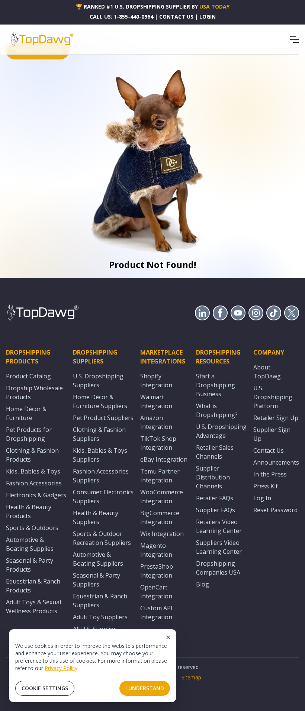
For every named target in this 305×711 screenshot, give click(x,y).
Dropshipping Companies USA (218, 567)
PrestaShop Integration (156, 570)
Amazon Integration (156, 422)
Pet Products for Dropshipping (29, 434)
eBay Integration (163, 459)
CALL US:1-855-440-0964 (121, 16)
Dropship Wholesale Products (34, 392)
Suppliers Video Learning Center (219, 547)
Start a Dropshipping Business (215, 385)
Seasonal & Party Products (29, 564)
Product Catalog (28, 376)
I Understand (144, 688)
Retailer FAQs (214, 498)
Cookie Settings (45, 688)
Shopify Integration (156, 380)
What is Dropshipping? (217, 410)
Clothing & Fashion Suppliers (99, 434)
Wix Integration (162, 534)
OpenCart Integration (156, 591)
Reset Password (275, 510)
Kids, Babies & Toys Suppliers (100, 454)
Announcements (276, 462)
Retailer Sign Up (275, 418)
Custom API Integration (156, 612)
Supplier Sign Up (271, 434)
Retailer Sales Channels (215, 451)
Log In (262, 498)
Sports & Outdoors (32, 528)
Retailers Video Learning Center (219, 526)
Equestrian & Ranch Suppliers (100, 600)
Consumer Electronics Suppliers (103, 496)
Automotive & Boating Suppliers (98, 559)
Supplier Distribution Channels (213, 477)
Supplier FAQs (215, 510)
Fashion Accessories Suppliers (101, 475)
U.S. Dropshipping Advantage (221, 431)
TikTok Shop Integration (158, 443)
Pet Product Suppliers (103, 418)
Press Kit (265, 486)
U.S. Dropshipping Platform (272, 397)
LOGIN (207, 16)
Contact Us (268, 450)
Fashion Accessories (34, 483)
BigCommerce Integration (159, 517)
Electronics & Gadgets (36, 495)
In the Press (270, 474)
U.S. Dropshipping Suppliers (98, 380)
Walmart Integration (156, 401)
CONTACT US (176, 16)
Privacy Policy (61, 668)
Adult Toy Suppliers (100, 617)
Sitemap (191, 677)
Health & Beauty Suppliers (95, 517)
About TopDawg (267, 371)
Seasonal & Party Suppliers (96, 579)
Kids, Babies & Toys (33, 471)
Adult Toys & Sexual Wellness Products (33, 606)
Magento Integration (156, 550)
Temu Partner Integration (160, 475)
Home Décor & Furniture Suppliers (100, 401)
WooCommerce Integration (161, 496)
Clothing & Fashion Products (32, 454)
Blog (202, 584)
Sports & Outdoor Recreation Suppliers (102, 538)
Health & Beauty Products (28, 511)
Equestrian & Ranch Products (33, 585)
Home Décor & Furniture (26, 413)
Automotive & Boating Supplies (30, 544)
